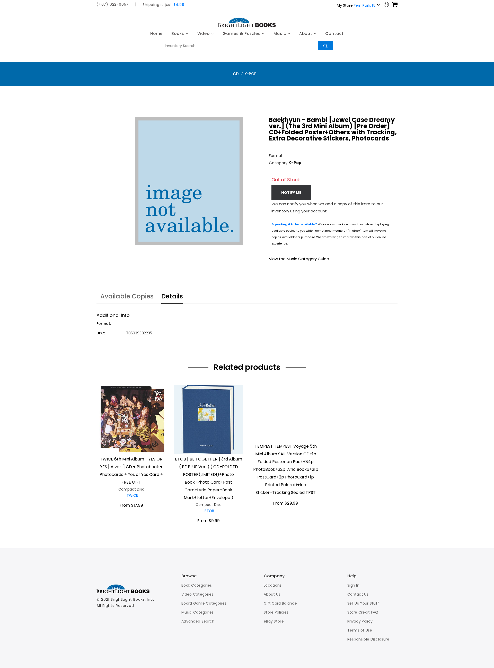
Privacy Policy (360, 621)
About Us (272, 594)
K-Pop (250, 74)
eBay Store (274, 621)
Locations (273, 585)
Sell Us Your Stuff (363, 603)
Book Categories (196, 585)
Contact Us (357, 594)
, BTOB (208, 510)
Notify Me (291, 192)
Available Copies (127, 296)
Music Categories (197, 612)
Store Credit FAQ (362, 612)
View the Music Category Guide (299, 258)
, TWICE (131, 495)
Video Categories (197, 594)
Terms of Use (359, 630)
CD (236, 74)
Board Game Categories (203, 603)
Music (280, 33)
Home (156, 33)
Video (204, 33)
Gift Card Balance (280, 603)
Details (172, 296)
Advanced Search (198, 621)
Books (178, 33)
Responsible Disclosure (368, 639)
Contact (334, 33)
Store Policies (276, 612)
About (306, 33)
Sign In (353, 585)
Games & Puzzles (242, 33)
